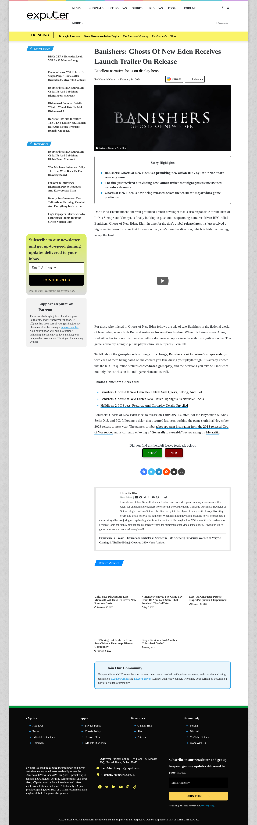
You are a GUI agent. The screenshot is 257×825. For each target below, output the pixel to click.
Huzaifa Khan (104, 79)
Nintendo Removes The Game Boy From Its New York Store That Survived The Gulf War (162, 600)
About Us (38, 725)
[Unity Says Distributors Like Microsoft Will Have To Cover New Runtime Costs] (115, 581)
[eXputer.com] (48, 15)
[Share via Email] (173, 471)
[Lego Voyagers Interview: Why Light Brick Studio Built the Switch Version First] (35, 218)
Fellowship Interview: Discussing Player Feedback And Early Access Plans (64, 186)
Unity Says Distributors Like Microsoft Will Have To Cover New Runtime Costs (115, 600)
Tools (172, 8)
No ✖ (174, 452)
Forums (190, 8)
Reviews (156, 8)
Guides (137, 8)
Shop (140, 731)
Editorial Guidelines (44, 737)
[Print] (181, 471)
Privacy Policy (93, 725)
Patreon (141, 737)
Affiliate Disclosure (95, 742)
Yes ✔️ (152, 452)
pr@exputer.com (131, 768)
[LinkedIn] (158, 471)
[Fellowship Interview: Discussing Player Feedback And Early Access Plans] (35, 187)
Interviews (117, 8)
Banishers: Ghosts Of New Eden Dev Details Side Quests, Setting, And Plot (151, 392)
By (96, 79)
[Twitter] (151, 471)
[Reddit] (166, 471)
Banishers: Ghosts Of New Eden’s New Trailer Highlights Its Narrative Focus (152, 399)
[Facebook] (143, 471)
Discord (194, 731)
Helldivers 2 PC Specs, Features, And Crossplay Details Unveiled (144, 405)
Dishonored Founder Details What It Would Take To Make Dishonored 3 (66, 107)
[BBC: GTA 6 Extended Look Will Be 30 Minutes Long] (35, 61)
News (76, 8)
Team (36, 731)
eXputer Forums (120, 678)
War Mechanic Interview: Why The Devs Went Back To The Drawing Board (66, 171)
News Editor (126, 497)
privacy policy (67, 290)
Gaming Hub (144, 725)
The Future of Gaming (135, 36)
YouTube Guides (199, 737)
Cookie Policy (93, 731)
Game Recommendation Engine (101, 36)
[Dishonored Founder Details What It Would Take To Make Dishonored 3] (35, 108)
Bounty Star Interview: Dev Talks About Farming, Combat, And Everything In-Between (66, 202)
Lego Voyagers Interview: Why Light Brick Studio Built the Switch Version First (66, 218)
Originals (95, 8)
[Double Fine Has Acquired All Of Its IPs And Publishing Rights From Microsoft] (35, 92)
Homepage (39, 742)
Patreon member (69, 327)
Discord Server (142, 678)
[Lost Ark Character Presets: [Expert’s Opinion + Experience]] (210, 581)
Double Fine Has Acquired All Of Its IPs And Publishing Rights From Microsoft (66, 91)
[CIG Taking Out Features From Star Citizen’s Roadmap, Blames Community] (115, 624)
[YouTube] (121, 787)
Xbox (173, 36)
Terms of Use (93, 737)
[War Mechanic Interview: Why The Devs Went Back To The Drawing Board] (35, 172)
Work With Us (198, 742)
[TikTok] (135, 787)
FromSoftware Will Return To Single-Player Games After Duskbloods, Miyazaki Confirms (67, 76)
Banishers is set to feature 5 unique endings (198, 354)
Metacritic (212, 432)
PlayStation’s (159, 36)
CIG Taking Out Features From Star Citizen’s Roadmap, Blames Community (113, 643)
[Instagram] (128, 787)
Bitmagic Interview (69, 36)
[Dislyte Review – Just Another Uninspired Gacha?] (163, 624)
